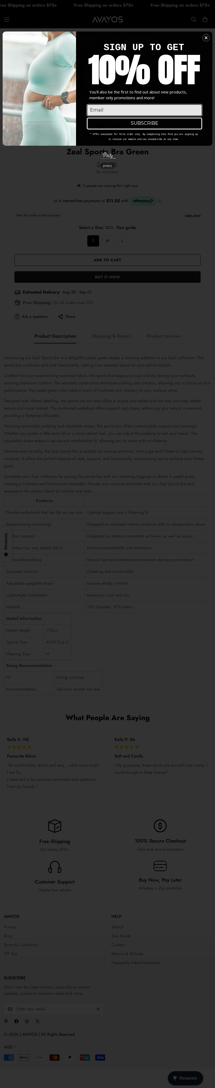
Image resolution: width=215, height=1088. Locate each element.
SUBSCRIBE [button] (144, 123)
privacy (107, 166)
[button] (206, 38)
